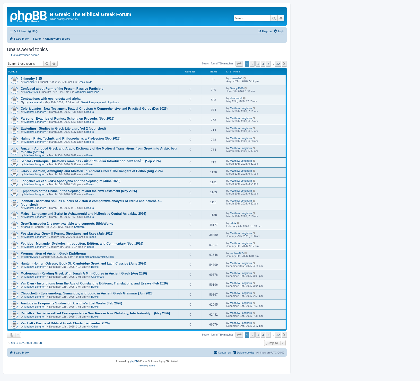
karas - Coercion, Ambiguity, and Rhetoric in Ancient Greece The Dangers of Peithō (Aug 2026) (92, 171)
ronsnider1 (30, 81)
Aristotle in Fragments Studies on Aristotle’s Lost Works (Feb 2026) (71, 303)
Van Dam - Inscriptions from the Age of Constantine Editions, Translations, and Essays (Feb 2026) (94, 283)
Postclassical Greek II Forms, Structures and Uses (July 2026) (67, 233)
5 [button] (268, 64)
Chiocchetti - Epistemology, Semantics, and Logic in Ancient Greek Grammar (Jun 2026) (87, 293)
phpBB (134, 361)
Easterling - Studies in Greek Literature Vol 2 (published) (63, 128)
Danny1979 (31, 91)
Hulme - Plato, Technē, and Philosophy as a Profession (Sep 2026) (70, 138)
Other (94, 326)
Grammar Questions (87, 91)
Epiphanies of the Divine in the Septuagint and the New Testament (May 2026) (79, 191)
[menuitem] (33, 31)
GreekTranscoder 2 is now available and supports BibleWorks (67, 223)
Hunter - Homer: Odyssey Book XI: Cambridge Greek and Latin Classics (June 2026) (83, 263)
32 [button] (278, 64)
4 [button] (263, 64)
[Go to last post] (244, 78)
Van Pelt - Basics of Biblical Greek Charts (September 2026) (65, 323)
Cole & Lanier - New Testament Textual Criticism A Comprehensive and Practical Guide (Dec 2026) (94, 108)
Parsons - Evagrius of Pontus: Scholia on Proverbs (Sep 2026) (67, 118)
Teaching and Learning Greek (96, 256)
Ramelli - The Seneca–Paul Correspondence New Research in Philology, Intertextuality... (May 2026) (95, 313)
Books (90, 111)
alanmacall (35, 102)
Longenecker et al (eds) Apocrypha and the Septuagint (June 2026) (70, 181)
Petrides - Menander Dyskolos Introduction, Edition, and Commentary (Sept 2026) (82, 243)
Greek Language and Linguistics (100, 102)
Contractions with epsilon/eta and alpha (50, 98)
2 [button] (252, 64)
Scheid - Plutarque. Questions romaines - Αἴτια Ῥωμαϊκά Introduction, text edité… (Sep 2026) (91, 161)
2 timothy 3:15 (31, 78)
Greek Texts (85, 81)
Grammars (97, 276)
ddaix (27, 226)
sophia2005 (31, 256)
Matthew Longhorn (35, 111)
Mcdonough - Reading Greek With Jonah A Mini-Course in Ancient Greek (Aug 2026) (84, 273)
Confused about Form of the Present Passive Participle (62, 88)
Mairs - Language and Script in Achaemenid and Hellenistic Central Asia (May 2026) (83, 213)
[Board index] (29, 16)
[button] (239, 64)
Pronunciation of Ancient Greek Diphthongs (54, 253)
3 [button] (258, 64)
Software (79, 226)
